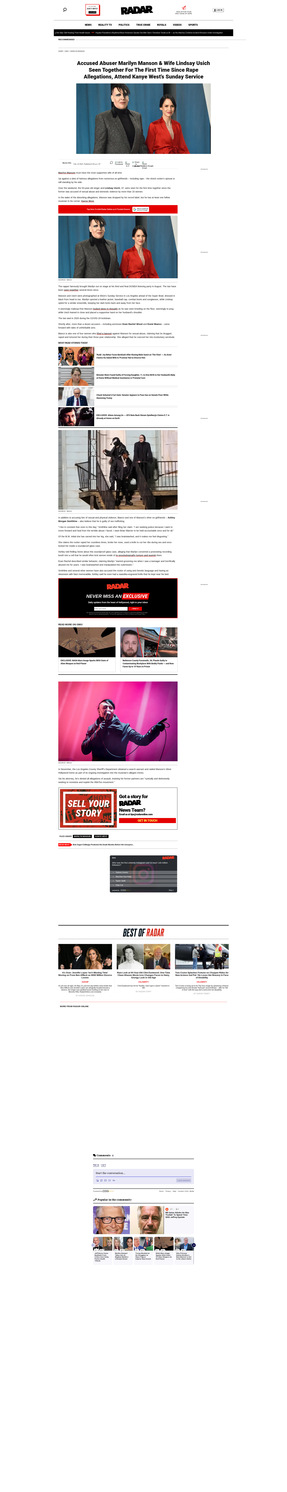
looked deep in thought (105, 309)
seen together (71, 290)
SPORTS (193, 24)
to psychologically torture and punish (136, 555)
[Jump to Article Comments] (111, 162)
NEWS (88, 24)
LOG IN (219, 10)
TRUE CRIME (143, 24)
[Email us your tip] (92, 15)
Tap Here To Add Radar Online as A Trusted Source (108, 209)
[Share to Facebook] (119, 162)
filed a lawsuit (104, 333)
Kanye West (101, 836)
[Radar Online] (137, 10)
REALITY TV (105, 24)
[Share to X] (127, 162)
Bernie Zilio (67, 163)
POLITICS (124, 24)
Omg (67, 51)
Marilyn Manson (77, 51)
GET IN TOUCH (147, 820)
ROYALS (161, 24)
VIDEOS (177, 24)
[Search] (65, 11)
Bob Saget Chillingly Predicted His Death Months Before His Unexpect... (103, 845)
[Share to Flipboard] (136, 162)
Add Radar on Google (145, 166)
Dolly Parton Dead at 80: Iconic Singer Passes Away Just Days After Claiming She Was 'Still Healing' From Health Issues (210, 33)
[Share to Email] (144, 162)
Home (60, 51)
